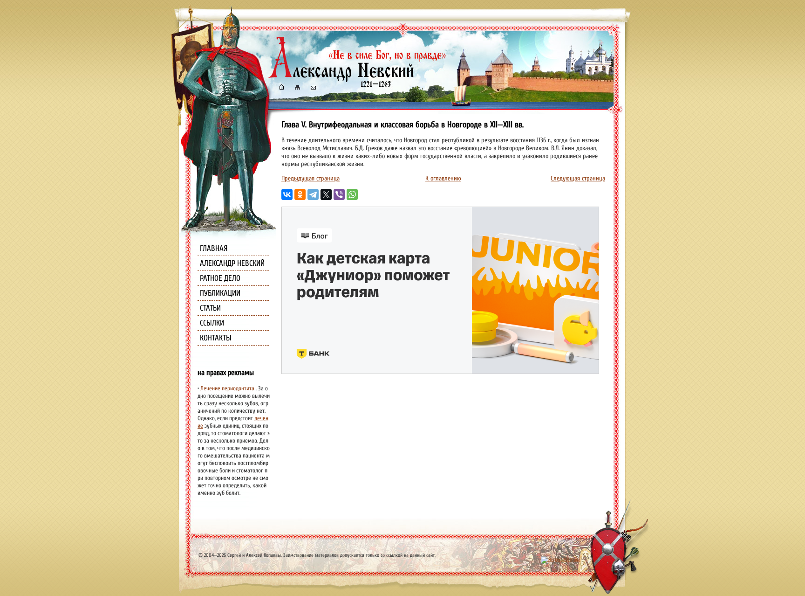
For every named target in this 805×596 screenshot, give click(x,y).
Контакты (216, 338)
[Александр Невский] (357, 79)
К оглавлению (443, 178)
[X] (326, 194)
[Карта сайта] (296, 88)
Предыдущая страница (310, 178)
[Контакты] (312, 88)
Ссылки (212, 323)
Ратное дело (220, 278)
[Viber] (339, 194)
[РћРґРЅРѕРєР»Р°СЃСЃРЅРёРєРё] (300, 194)
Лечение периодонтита (227, 388)
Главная (214, 248)
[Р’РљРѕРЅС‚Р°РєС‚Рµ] (287, 194)
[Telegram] (313, 194)
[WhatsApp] (352, 194)
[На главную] (281, 88)
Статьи (210, 308)
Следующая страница (578, 178)
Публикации (220, 293)
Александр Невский (232, 263)
